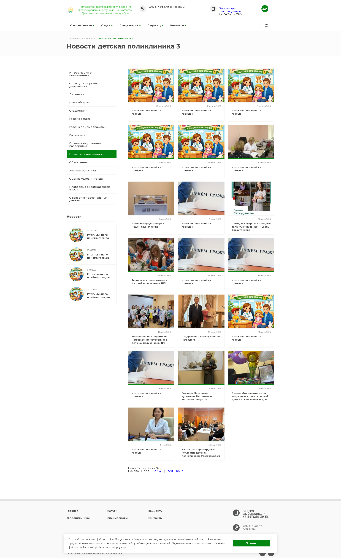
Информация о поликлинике (80, 74)
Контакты (177, 25)
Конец (181, 471)
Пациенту (154, 25)
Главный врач (79, 102)
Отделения (77, 110)
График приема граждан (87, 127)
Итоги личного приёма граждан (98, 236)
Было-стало (77, 135)
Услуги (105, 25)
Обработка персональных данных (88, 199)
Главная (72, 511)
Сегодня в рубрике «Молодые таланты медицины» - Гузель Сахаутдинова (251, 226)
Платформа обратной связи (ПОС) (89, 188)
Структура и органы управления (83, 85)
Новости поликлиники (86, 154)
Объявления (78, 162)
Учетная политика (82, 170)
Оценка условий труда (86, 178)
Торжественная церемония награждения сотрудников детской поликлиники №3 (149, 339)
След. (170, 471)
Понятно (252, 543)
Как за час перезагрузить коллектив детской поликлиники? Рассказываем (201, 452)
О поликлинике (81, 25)
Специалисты (129, 25)
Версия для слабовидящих (230, 10)
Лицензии (76, 94)
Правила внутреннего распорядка (85, 145)
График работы (80, 118)
